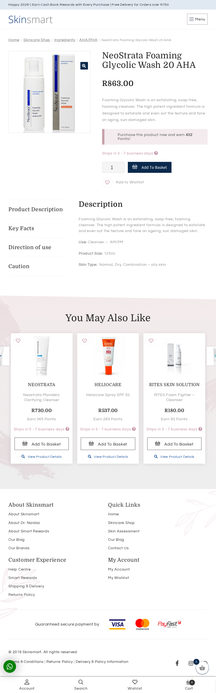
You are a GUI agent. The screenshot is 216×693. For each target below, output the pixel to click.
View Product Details (45, 456)
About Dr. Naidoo (24, 523)
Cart (189, 685)
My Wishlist (118, 578)
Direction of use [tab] (29, 247)
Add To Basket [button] (46, 444)
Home (13, 40)
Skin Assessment (123, 531)
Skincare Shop (36, 40)
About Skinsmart (23, 514)
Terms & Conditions (26, 662)
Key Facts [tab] (21, 228)
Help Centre (19, 569)
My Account (119, 569)
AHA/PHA (88, 40)
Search (81, 688)
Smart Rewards (22, 578)
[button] (84, 66)
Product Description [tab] (35, 209)
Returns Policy (21, 595)
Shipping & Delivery (26, 586)
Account (27, 688)
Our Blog (16, 540)
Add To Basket (154, 167)
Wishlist (135, 688)
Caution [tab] (18, 266)
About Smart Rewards (28, 531)
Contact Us (118, 548)
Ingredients (64, 40)
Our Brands (19, 548)
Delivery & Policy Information (102, 662)
